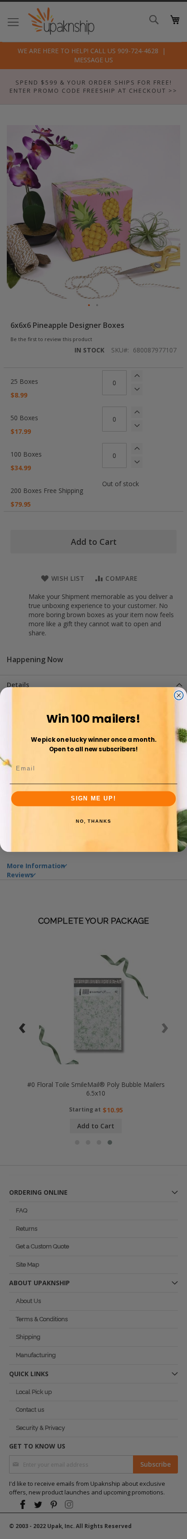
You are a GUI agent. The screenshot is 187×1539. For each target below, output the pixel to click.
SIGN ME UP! (93, 798)
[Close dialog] (178, 695)
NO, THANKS (93, 821)
